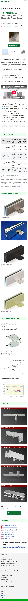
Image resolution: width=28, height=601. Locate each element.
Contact (2, 589)
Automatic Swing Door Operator (8, 584)
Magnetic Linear (4, 579)
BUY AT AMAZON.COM (14, 45)
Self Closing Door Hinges (6, 554)
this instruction (18, 186)
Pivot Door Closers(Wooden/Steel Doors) (9, 565)
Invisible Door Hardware (6, 568)
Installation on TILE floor (7, 538)
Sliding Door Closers (5, 556)
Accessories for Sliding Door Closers (9, 561)
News (2, 593)
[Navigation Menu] (25, 2)
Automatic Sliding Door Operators (8, 581)
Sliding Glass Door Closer (6, 559)
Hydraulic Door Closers (6, 573)
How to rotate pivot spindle (8, 536)
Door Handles (4, 577)
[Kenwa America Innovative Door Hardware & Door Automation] (5, 1)
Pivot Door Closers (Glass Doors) (8, 563)
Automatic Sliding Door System (7, 586)
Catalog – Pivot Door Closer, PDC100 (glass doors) (13, 26)
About (2, 591)
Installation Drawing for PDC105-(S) (10, 530)
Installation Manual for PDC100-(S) (9, 525)
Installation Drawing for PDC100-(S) (10, 529)
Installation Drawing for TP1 (8, 532)
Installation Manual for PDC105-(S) (9, 527)
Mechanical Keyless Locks (6, 575)
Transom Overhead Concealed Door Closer (10, 570)
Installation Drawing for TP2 (8, 534)
